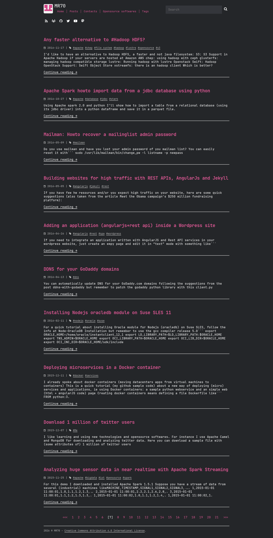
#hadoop (119, 48)
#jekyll (95, 186)
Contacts (90, 11)
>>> (225, 517)
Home (60, 11)
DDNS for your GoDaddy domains (81, 269)
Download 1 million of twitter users (89, 422)
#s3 (158, 48)
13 (154, 517)
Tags (145, 11)
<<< (65, 517)
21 (217, 517)
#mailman (79, 143)
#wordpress (113, 234)
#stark (113, 99)
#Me (75, 430)
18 (193, 517)
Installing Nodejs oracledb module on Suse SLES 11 (107, 313)
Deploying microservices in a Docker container (102, 367)
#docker (78, 376)
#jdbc (104, 99)
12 (146, 517)
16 (178, 517)
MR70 (60, 6)
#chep (88, 48)
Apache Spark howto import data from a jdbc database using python (127, 91)
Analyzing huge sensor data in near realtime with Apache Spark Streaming (136, 470)
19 (201, 517)
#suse (101, 321)
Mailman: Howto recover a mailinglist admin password (110, 134)
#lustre (131, 48)
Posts (74, 11)
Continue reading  (60, 72)
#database (91, 99)
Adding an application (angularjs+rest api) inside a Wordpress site (129, 225)
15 (170, 517)
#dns (76, 277)
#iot (102, 478)
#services (91, 376)
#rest (105, 186)
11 (139, 517)
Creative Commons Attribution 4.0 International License (104, 530)
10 (131, 517)
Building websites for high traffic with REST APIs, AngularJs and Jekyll (136, 178)
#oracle (90, 321)
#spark (127, 478)
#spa (102, 234)
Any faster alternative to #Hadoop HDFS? (94, 40)
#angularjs (80, 186)
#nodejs (78, 321)
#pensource (113, 478)
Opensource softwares (119, 11)
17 (185, 517)
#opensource (146, 48)
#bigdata (91, 478)
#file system (103, 48)
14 (162, 517)
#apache (78, 48)
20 (209, 517)
